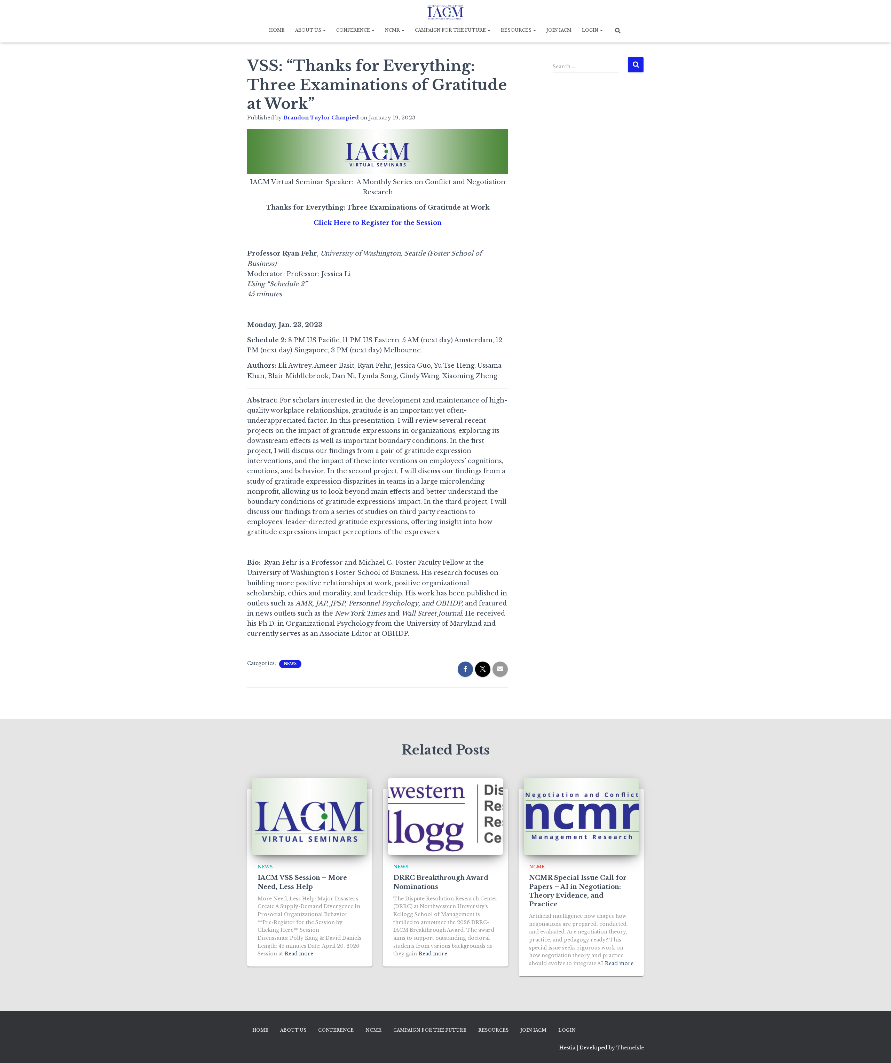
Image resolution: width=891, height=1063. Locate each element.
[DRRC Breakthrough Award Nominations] (445, 816)
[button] (324, 30)
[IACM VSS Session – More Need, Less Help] (309, 816)
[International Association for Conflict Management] (445, 12)
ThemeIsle (630, 1048)
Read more (299, 954)
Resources (517, 30)
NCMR (393, 30)
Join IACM (558, 30)
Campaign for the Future (451, 30)
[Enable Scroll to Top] (877, 1049)
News (290, 664)
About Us (308, 30)
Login (590, 30)
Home (277, 30)
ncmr (537, 866)
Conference (353, 30)
